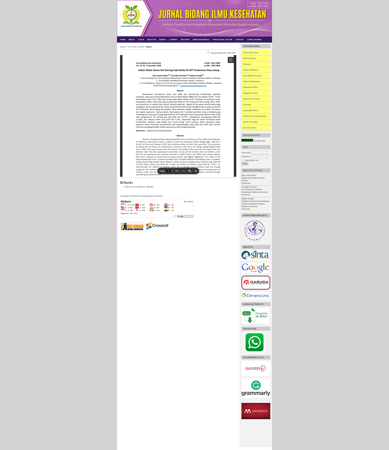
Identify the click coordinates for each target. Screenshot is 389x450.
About (132, 39)
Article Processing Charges (254, 116)
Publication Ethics (250, 87)
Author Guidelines (251, 70)
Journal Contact (249, 127)
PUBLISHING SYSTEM (222, 39)
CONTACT (239, 39)
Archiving (247, 104)
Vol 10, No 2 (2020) (136, 46)
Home (123, 39)
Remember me (251, 160)
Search (162, 39)
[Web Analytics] (247, 141)
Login (141, 39)
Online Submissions (251, 81)
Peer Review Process (252, 75)
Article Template (250, 122)
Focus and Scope (250, 52)
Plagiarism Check (250, 93)
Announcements (201, 39)
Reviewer (247, 64)
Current (173, 39)
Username (246, 152)
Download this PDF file (223, 52)
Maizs (149, 46)
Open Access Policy (251, 99)
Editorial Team (249, 58)
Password (246, 156)
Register (151, 39)
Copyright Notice (250, 110)
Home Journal (254, 39)
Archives (185, 39)
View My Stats (259, 141)
